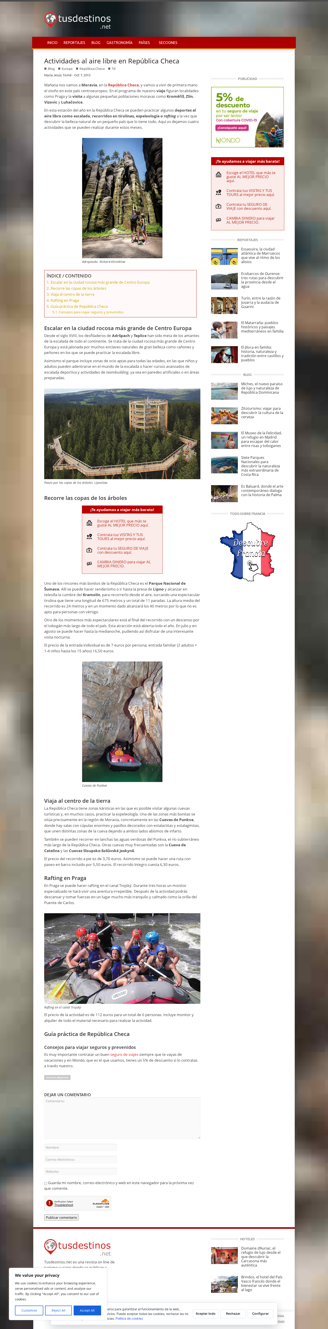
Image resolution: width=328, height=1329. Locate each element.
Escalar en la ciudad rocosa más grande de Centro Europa (100, 282)
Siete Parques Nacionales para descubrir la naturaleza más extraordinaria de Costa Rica (260, 466)
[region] (58, 1294)
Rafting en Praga (65, 300)
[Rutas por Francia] (247, 551)
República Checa (92, 69)
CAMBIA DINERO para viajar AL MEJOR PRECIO (124, 563)
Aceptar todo (206, 1313)
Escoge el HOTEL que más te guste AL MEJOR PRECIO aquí (122, 523)
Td (113, 69)
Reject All (58, 1310)
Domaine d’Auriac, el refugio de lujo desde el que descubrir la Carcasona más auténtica (260, 1257)
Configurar (260, 1313)
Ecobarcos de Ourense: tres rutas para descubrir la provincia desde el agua (262, 280)
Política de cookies (129, 1318)
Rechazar (233, 1313)
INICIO (52, 43)
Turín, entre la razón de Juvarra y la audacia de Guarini (260, 302)
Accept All (87, 1310)
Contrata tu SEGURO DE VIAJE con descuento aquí (122, 550)
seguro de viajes (124, 1054)
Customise (29, 1310)
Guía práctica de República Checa (79, 306)
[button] (279, 42)
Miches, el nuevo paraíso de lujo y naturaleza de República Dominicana (262, 388)
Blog (51, 69)
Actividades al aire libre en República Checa (111, 60)
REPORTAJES (74, 43)
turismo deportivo (57, 1077)
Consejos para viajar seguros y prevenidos (91, 312)
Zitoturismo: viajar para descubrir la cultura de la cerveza (262, 412)
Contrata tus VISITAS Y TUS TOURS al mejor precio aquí (121, 536)
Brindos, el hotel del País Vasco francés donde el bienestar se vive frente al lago (261, 1283)
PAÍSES (143, 45)
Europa (67, 69)
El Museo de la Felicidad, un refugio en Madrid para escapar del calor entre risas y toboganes (261, 439)
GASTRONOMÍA (120, 43)
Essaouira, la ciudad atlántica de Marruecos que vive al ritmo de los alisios (260, 255)
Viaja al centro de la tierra (72, 294)
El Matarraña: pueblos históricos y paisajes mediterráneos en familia (262, 327)
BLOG (95, 43)
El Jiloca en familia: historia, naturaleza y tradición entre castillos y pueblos (262, 353)
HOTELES (247, 1239)
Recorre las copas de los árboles (78, 288)
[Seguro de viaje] (247, 116)
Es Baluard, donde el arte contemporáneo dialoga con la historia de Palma (262, 490)
